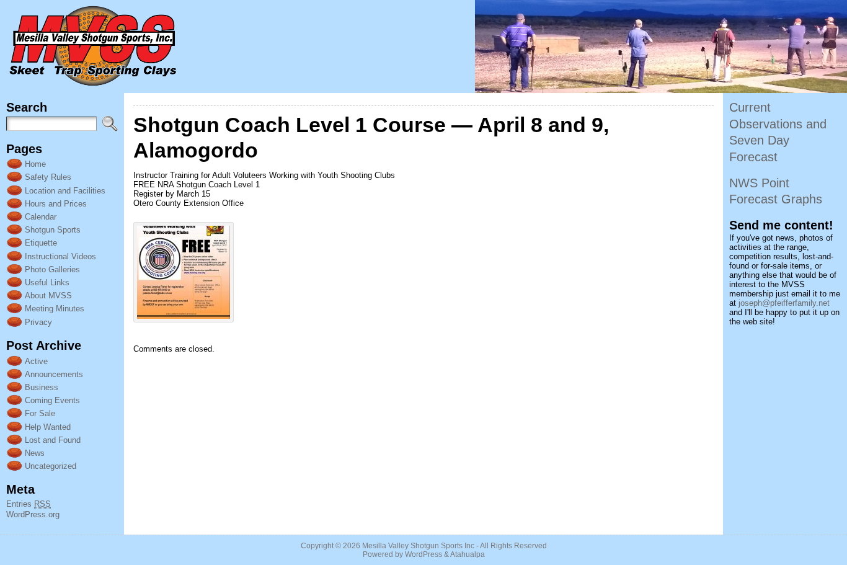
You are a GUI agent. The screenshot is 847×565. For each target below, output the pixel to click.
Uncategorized (50, 466)
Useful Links (47, 282)
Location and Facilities (65, 190)
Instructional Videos (60, 256)
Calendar (40, 216)
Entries (28, 504)
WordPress (423, 554)
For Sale (40, 413)
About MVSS (48, 295)
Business (41, 387)
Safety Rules (48, 177)
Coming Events (52, 400)
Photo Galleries (52, 269)
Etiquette (41, 242)
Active (36, 361)
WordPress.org (33, 514)
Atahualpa (467, 554)
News (35, 453)
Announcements (54, 374)
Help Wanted (48, 427)
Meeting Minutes (54, 308)
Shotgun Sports (53, 229)
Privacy (38, 322)
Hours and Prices (56, 203)
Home (35, 164)
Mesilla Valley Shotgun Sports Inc (418, 545)
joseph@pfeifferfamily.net (784, 303)
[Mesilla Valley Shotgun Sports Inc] (423, 46)
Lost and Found (53, 440)
